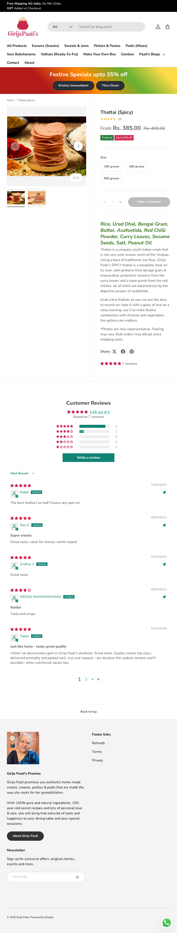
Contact (13, 62)
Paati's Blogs (149, 54)
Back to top (89, 712)
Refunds (98, 743)
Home (10, 100)
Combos (127, 54)
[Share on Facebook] (123, 351)
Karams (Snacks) (45, 45)
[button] (167, 27)
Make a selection (149, 202)
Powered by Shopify (42, 917)
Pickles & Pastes (107, 45)
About (29, 62)
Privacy (97, 760)
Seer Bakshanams (21, 54)
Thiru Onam (110, 85)
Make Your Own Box (99, 54)
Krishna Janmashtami (73, 85)
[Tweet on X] (114, 351)
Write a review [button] (88, 457)
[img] (20, 485)
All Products (17, 45)
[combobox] (96, 27)
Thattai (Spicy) (26, 100)
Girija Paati (22, 917)
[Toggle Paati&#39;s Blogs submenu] (163, 54)
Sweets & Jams (76, 45)
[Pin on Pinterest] (131, 351)
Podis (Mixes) (136, 45)
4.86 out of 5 (100, 412)
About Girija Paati (25, 836)
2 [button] (86, 679)
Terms (97, 751)
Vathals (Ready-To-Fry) (59, 54)
